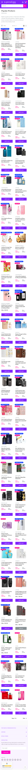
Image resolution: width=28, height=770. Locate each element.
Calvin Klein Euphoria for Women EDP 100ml (20, 277)
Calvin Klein (18, 72)
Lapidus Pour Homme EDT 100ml (6, 478)
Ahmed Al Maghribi (6, 101)
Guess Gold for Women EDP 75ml (20, 648)
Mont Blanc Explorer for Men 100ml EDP (6, 505)
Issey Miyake (18, 532)
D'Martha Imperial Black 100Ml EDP (5, 391)
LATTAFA (17, 41)
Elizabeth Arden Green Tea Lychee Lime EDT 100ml (6, 278)
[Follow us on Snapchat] (20, 760)
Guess (2, 216)
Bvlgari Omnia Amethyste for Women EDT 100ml (6, 535)
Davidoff (3, 158)
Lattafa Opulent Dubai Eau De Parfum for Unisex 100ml (6, 564)
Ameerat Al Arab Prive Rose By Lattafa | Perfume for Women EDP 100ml (20, 45)
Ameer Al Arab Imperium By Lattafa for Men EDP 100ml (21, 191)
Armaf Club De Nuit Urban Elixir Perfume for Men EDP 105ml (20, 392)
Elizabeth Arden (5, 274)
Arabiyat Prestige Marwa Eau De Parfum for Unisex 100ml (21, 564)
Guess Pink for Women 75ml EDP (6, 219)
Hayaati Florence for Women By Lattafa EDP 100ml (20, 421)
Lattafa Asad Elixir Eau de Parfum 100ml (6, 592)
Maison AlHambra (5, 41)
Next (24, 718)
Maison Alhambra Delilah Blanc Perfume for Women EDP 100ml (6, 45)
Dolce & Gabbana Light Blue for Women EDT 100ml (20, 133)
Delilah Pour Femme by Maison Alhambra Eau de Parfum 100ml (6, 306)
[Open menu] (2, 2)
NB (16, 446)
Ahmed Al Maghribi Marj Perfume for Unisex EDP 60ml (6, 104)
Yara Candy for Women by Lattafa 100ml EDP (6, 420)
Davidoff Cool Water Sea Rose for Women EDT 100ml (20, 220)
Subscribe (5, 752)
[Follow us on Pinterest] (10, 760)
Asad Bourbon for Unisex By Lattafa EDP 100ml (20, 363)
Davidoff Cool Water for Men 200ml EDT (7, 161)
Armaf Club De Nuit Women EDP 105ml (6, 335)
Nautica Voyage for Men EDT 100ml (20, 335)
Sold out (21, 628)
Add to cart (7, 54)
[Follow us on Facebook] (2, 760)
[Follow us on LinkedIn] (18, 760)
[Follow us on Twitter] (5, 760)
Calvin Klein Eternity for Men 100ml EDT (6, 190)
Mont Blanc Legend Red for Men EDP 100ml (7, 705)
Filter (4, 25)
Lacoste (17, 703)
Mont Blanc (4, 503)
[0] (25, 2)
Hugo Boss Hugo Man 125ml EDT (20, 478)
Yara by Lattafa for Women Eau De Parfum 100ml (6, 75)
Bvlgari (3, 532)
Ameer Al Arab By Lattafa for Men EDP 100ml (20, 306)
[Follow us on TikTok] (15, 760)
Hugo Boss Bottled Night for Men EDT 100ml (5, 450)
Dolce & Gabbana (19, 130)
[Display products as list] (26, 25)
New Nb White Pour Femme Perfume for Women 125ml (20, 450)
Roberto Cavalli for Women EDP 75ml (19, 248)
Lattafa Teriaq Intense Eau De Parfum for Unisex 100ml (20, 506)
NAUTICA (17, 332)
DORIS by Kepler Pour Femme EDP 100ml (6, 620)
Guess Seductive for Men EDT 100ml (20, 676)
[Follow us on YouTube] (13, 760)
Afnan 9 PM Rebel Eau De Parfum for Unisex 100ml (20, 621)
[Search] (25, 5)
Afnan (16, 618)
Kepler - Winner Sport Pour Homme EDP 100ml (6, 649)
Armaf (16, 158)
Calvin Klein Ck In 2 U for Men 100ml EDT (6, 132)
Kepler (3, 618)
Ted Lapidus (4, 475)
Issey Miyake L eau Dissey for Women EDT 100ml (20, 535)
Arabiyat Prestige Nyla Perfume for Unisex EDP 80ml (6, 249)
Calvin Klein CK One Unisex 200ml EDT (20, 74)
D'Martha (3, 388)
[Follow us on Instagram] (7, 760)
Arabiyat (3, 245)
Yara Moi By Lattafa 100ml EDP (5, 362)
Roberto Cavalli (19, 245)
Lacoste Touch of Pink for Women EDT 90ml (20, 705)
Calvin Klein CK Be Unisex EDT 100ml (19, 103)
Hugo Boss (3, 446)
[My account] (22, 2)
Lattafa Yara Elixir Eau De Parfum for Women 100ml (6, 677)
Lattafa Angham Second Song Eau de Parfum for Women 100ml (20, 593)
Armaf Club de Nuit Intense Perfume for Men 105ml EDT (20, 162)
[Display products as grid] (23, 25)
